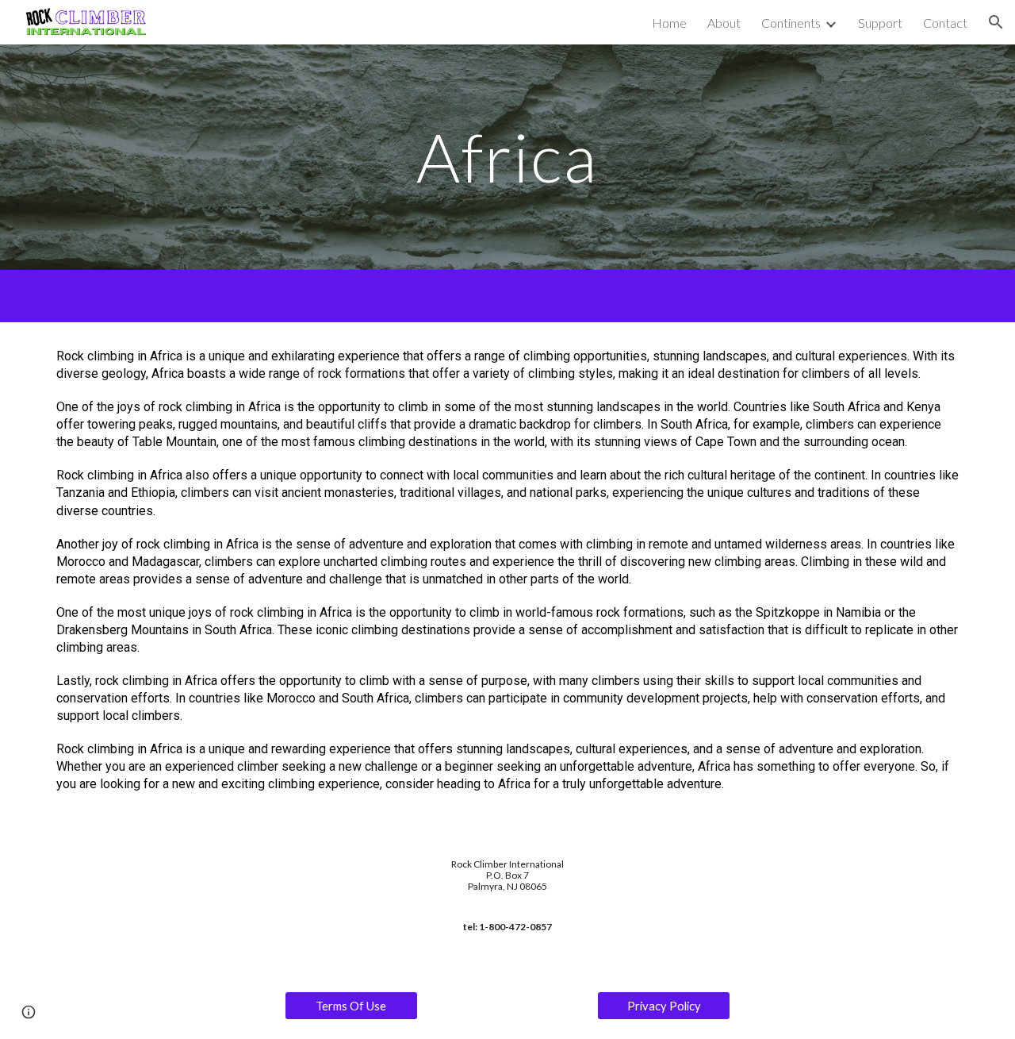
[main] (507, 157)
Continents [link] (791, 22)
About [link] (724, 22)
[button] (996, 22)
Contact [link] (945, 22)
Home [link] (669, 22)
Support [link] (880, 22)
